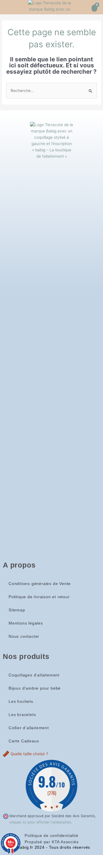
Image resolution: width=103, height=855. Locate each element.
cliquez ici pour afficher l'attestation (40, 822)
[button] (7, 7)
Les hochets (21, 701)
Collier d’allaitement (29, 728)
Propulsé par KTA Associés (52, 842)
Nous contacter (24, 636)
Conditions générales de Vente (40, 584)
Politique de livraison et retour (39, 597)
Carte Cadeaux (24, 741)
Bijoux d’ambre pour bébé (35, 688)
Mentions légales (26, 623)
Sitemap (17, 610)
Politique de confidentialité (51, 835)
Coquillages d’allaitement (34, 675)
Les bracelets (22, 715)
